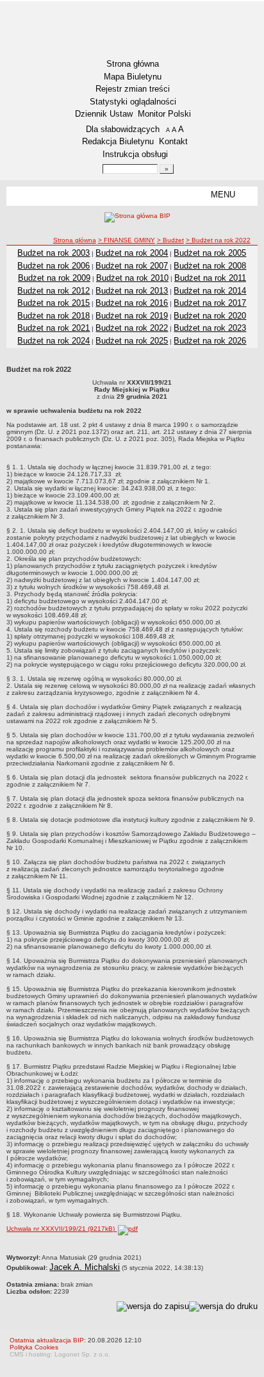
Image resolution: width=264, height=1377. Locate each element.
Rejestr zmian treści (132, 89)
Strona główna (132, 64)
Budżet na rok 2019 (131, 316)
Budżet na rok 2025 (131, 341)
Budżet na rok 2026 (210, 341)
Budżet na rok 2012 (53, 291)
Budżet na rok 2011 (210, 278)
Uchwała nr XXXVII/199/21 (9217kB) (61, 1228)
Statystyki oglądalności (133, 101)
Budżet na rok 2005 (210, 253)
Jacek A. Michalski (84, 1267)
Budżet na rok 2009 (54, 278)
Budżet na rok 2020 (210, 316)
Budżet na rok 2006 (53, 266)
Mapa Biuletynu (132, 76)
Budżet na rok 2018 (53, 316)
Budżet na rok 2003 (53, 253)
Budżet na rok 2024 (53, 341)
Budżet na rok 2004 (131, 253)
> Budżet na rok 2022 (218, 240)
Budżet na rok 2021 (53, 328)
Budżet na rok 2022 (131, 328)
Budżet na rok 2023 (210, 328)
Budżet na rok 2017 (210, 303)
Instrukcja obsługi (135, 154)
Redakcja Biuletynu (118, 141)
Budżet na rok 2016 (131, 303)
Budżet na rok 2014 (210, 291)
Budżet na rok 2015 (53, 303)
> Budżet (170, 240)
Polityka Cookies (34, 1347)
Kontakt (173, 141)
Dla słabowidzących (123, 129)
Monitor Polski (164, 114)
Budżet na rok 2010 (132, 278)
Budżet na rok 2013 (131, 291)
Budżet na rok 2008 (210, 266)
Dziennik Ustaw (104, 114)
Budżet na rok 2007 (131, 266)
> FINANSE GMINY (126, 240)
